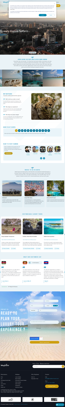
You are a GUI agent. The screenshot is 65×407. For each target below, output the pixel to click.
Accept (42, 15)
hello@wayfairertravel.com (52, 378)
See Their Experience (35, 262)
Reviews (57, 2)
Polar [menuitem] (2, 382)
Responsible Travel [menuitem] (34, 378)
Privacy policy (38, 328)
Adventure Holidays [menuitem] (18, 387)
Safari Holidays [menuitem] (18, 383)
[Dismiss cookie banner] (54, 3)
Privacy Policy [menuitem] (16, 404)
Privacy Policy (12, 9)
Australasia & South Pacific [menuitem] (5, 380)
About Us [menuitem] (33, 377)
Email (46, 377)
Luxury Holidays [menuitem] (18, 377)
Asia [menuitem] (1, 378)
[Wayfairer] (8, 2)
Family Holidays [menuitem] (18, 382)
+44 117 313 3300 (50, 382)
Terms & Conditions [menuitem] (24, 404)
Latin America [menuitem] (3, 383)
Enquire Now (8, 153)
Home (2, 26)
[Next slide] (44, 158)
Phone (46, 381)
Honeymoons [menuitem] (17, 385)
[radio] (31, 314)
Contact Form (51, 386)
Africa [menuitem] (2, 377)
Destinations (5, 26)
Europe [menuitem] (2, 385)
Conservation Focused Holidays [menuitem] (20, 380)
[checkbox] (44, 314)
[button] (1, 78)
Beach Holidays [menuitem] (18, 378)
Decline (51, 15)
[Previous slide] (41, 158)
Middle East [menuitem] (3, 387)
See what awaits (32, 52)
